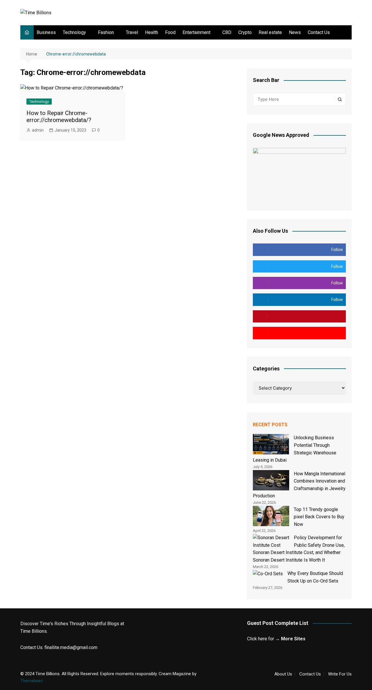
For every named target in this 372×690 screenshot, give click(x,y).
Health (151, 32)
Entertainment (196, 32)
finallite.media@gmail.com (70, 647)
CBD (226, 32)
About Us (283, 674)
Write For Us (340, 674)
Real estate (270, 32)
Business (46, 32)
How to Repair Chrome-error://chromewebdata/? (58, 116)
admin (38, 130)
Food (170, 32)
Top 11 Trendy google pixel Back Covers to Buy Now (319, 517)
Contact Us (319, 32)
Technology (74, 32)
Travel (132, 32)
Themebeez (31, 680)
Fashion (106, 32)
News (295, 32)
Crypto (245, 32)
